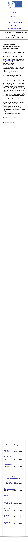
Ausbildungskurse (13, 22)
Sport (10, 482)
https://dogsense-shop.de (9, 60)
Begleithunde (8, 465)
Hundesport (13, 25)
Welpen (6, 450)
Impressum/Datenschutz (14, 28)
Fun (15, 482)
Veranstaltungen (13, 19)
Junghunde (7, 457)
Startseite (14, 10)
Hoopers (7, 515)
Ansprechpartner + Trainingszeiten (13, 451)
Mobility (6, 495)
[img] (14, 4)
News (14, 13)
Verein (13, 16)
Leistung (7, 522)
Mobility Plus (8, 502)
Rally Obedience (9, 489)
